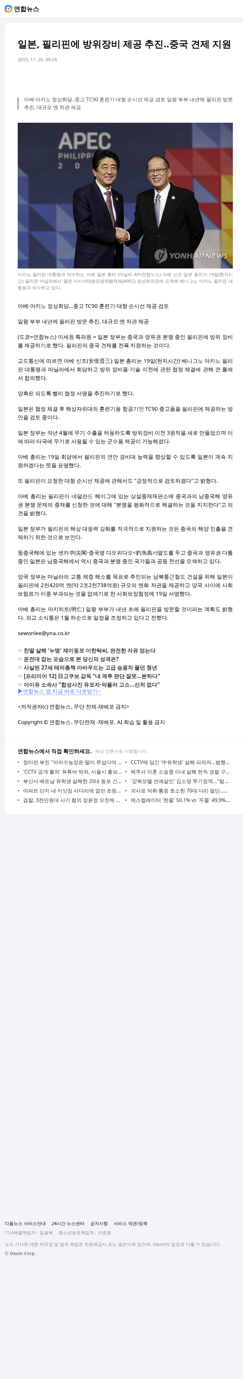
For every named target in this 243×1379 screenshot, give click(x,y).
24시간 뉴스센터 (68, 1223)
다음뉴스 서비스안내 (25, 1223)
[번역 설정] (201, 77)
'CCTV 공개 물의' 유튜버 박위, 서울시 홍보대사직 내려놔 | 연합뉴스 (72, 771)
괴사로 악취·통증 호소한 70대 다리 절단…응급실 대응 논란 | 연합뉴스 (180, 790)
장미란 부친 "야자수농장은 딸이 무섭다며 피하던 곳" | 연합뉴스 (72, 762)
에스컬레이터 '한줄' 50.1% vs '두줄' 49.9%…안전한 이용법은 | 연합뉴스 (180, 800)
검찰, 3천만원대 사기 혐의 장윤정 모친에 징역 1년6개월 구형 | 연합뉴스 (72, 800)
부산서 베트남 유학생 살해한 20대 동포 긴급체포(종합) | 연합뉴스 (72, 781)
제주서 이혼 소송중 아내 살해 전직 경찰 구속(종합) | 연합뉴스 (180, 771)
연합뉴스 (26, 9)
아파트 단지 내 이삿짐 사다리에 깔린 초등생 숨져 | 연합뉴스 (72, 790)
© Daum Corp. (20, 1253)
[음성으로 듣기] (188, 77)
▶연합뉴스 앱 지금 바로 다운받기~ (59, 691)
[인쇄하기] (226, 77)
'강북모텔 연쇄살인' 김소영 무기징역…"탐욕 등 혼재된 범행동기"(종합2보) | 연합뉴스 (180, 781)
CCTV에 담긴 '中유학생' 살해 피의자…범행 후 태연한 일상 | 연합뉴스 (180, 762)
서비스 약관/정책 (130, 1223)
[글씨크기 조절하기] (214, 77)
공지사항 (99, 1223)
